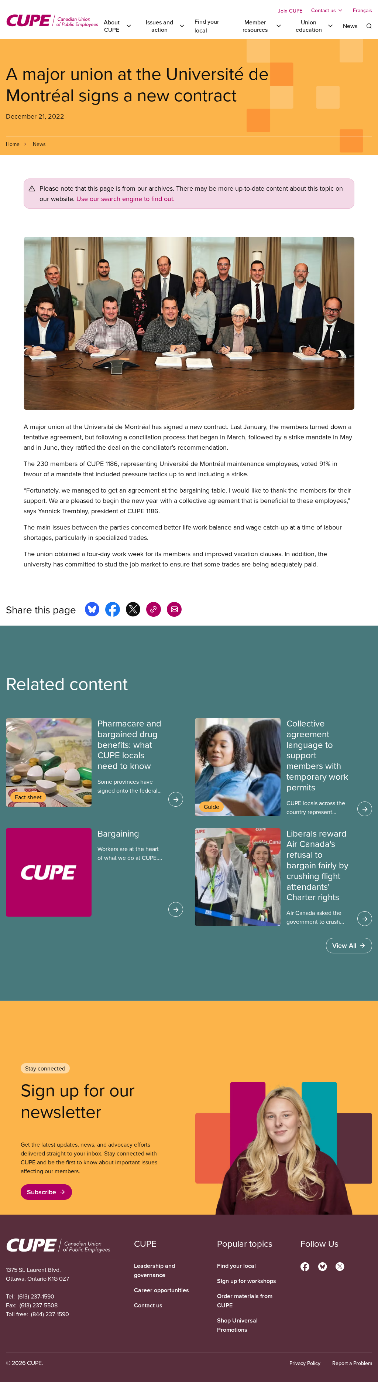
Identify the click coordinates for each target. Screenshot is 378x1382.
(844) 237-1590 (50, 1314)
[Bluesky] (322, 1265)
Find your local (236, 1266)
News (350, 26)
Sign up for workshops (246, 1281)
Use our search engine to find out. (125, 198)
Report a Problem (352, 1363)
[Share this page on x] (133, 610)
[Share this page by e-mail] (174, 610)
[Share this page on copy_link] (153, 610)
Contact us (148, 1305)
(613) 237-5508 (39, 1305)
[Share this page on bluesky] (92, 610)
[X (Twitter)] (340, 1265)
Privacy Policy (304, 1363)
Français (362, 10)
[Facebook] (304, 1265)
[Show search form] (369, 26)
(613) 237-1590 (36, 1296)
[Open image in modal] (189, 323)
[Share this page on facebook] (112, 610)
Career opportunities (161, 1290)
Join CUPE (290, 10)
